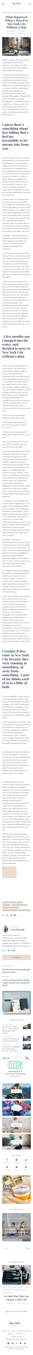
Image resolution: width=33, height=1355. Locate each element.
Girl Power (12, 12)
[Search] (28, 1248)
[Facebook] (3, 915)
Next (27, 1284)
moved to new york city (11, 907)
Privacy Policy (8, 1347)
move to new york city (19, 905)
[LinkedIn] (25, 1343)
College (27, 1287)
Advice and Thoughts (10, 1287)
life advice (6, 905)
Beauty (21, 1287)
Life (29, 12)
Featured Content (10, 1218)
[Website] (3, 950)
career (13, 902)
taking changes (24, 910)
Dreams (19, 902)
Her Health (22, 1218)
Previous (5, 1284)
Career (4, 12)
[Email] (14, 915)
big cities (6, 902)
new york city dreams (10, 910)
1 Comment (22, 31)
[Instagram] (8, 950)
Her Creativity (16, 1289)
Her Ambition (22, 12)
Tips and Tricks (7, 1292)
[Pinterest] (11, 915)
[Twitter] (7, 915)
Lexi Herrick (11, 31)
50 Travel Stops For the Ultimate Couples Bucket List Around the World (16, 982)
